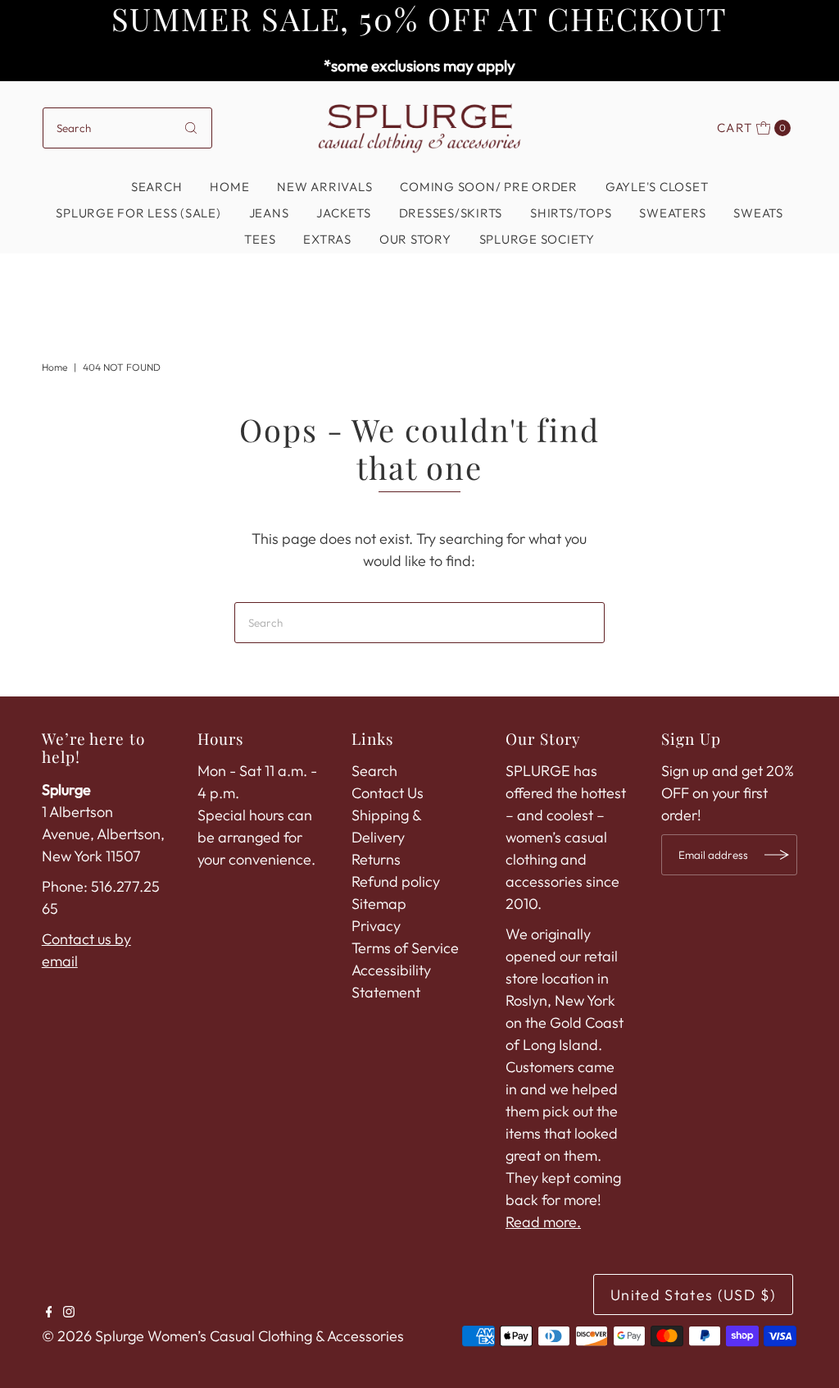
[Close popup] (647, 444)
